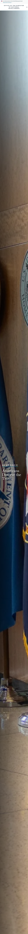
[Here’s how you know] (14, 2)
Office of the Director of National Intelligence (14, 7)
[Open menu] (27, 7)
